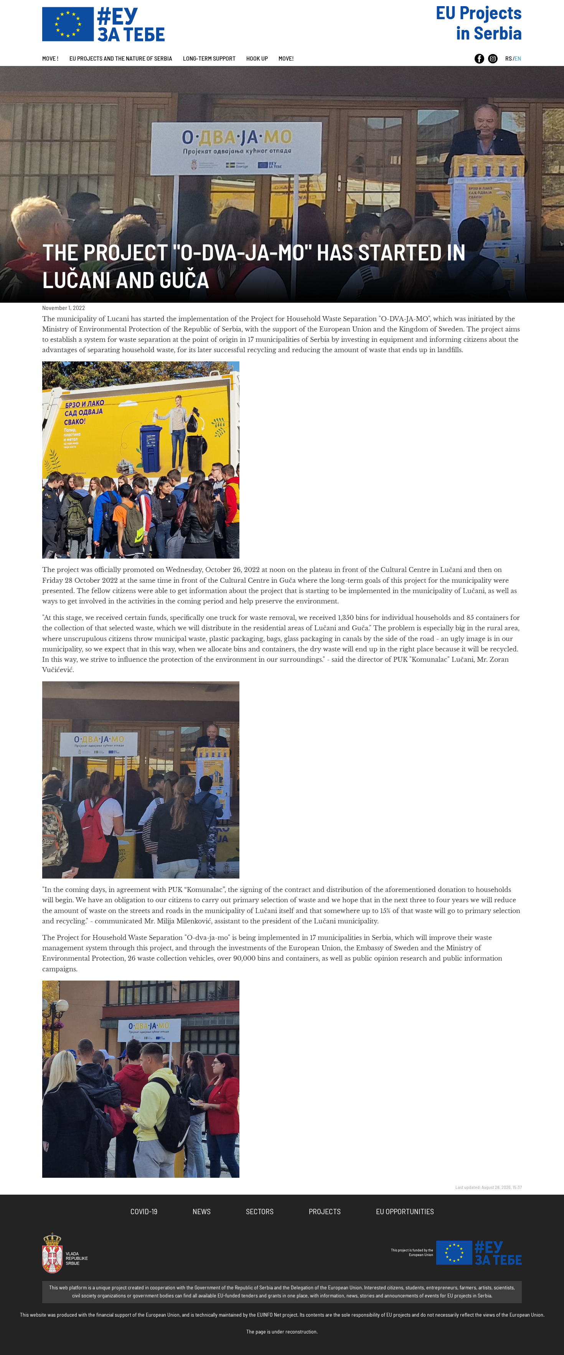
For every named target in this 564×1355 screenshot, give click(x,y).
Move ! (50, 59)
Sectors (260, 1212)
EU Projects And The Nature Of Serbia (120, 59)
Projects (325, 1212)
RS (508, 59)
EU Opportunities (405, 1212)
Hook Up (257, 59)
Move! (286, 59)
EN (518, 59)
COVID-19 (143, 1212)
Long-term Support (209, 59)
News (202, 1212)
